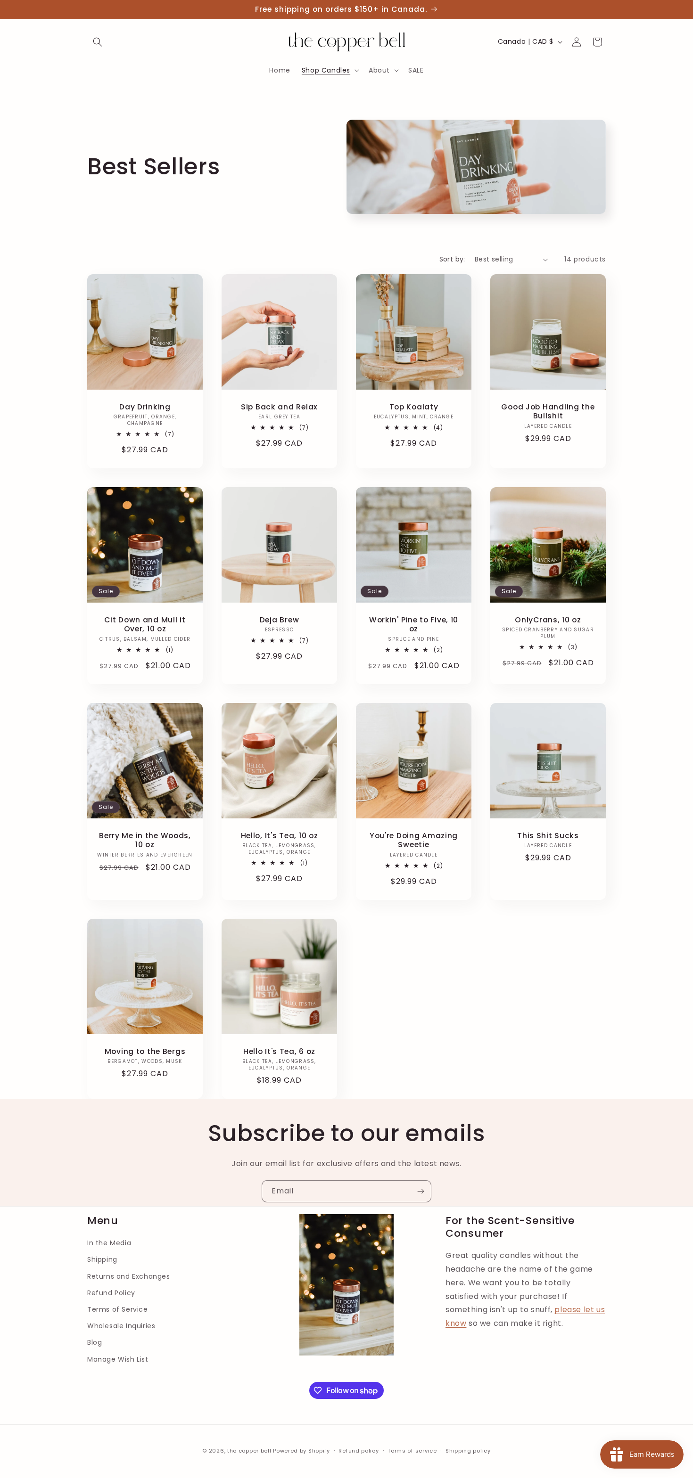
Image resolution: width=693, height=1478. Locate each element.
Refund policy (358, 1450)
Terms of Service (117, 1309)
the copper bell (249, 1450)
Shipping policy (468, 1450)
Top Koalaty (413, 406)
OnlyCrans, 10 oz (548, 619)
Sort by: (452, 259)
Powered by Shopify (301, 1450)
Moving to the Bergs (145, 1051)
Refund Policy (111, 1293)
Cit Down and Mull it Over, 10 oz (144, 624)
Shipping (102, 1259)
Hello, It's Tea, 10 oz (279, 835)
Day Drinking (145, 406)
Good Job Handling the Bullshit (547, 411)
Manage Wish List (117, 1359)
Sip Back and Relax (279, 406)
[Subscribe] (420, 1191)
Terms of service (412, 1450)
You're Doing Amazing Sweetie (414, 840)
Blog (94, 1342)
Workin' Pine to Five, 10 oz (413, 624)
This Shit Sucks (548, 835)
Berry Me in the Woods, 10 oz (145, 840)
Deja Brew (279, 619)
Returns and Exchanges (128, 1276)
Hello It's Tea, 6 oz (279, 1051)
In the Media (109, 1243)
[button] (97, 42)
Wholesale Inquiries (121, 1326)
